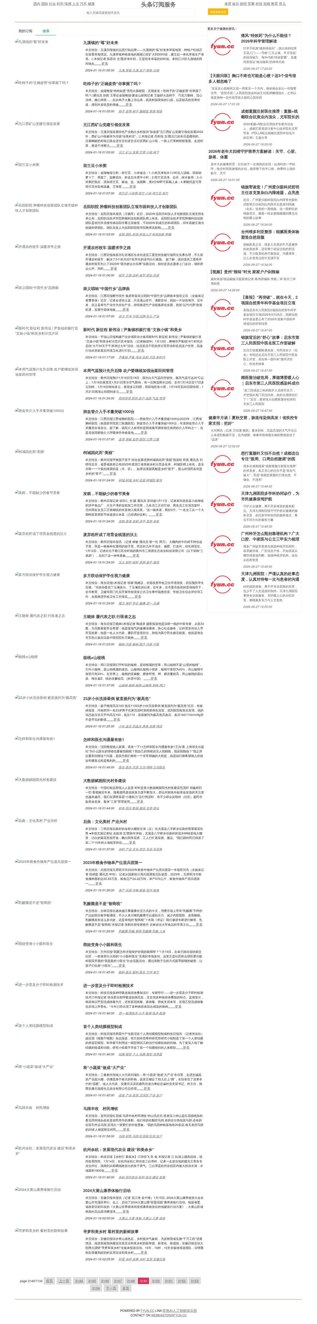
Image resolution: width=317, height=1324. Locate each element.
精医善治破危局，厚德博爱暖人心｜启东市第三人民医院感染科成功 (270, 380)
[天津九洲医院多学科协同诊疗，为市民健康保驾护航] (222, 503)
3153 (195, 1280)
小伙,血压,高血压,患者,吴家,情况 (140, 726)
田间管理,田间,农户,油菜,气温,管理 (142, 398)
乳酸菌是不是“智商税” (102, 903)
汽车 (83, 3)
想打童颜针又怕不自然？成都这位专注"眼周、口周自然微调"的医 (270, 456)
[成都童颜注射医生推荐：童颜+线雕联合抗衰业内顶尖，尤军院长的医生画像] (222, 121)
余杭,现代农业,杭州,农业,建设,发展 (142, 1177)
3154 (96, 1288)
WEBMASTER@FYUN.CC (169, 1315)
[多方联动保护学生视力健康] (37, 574)
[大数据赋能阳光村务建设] (35, 779)
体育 (227, 3)
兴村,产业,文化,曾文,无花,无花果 (140, 849)
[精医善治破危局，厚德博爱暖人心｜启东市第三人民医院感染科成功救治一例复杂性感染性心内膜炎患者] (222, 387)
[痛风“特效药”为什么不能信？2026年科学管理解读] (222, 45)
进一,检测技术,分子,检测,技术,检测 (142, 1013)
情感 (67, 3)
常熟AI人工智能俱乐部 (180, 1310)
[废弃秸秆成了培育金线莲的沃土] (41, 533)
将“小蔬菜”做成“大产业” (104, 1067)
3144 (79, 1280)
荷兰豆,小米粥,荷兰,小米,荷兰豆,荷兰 (143, 193)
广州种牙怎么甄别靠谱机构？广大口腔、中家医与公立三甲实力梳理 (270, 536)
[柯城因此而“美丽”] (30, 451)
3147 (118, 1280)
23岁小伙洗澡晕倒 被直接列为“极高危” (117, 698)
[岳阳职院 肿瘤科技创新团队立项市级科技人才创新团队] (47, 207)
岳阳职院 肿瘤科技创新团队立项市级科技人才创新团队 (130, 206)
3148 (131, 1280)
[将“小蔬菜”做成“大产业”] (34, 1066)
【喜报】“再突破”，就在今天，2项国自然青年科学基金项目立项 (269, 300)
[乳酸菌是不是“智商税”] (33, 902)
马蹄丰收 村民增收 (100, 1108)
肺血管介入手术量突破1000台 (109, 411)
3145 (92, 1280)
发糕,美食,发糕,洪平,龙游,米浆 (139, 521)
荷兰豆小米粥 (95, 165)
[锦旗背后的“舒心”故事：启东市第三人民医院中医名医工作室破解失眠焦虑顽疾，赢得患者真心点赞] (222, 347)
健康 (91, 3)
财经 (243, 3)
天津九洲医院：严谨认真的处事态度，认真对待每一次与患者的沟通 (270, 576)
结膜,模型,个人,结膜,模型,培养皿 (140, 1054)
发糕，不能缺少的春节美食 (106, 493)
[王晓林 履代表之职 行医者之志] (40, 615)
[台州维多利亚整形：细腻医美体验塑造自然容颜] (222, 242)
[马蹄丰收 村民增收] (32, 1107)
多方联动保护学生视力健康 (106, 575)
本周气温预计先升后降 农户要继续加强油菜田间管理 (128, 370)
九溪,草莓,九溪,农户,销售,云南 (139, 70)
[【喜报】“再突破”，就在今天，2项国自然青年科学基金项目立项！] (222, 307)
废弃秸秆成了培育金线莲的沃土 (110, 534)
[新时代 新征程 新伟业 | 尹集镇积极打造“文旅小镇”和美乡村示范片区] (47, 330)
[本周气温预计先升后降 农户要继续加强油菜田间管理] (47, 371)
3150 (156, 1280)
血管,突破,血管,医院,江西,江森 (139, 439)
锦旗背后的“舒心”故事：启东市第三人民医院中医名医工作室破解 (270, 340)
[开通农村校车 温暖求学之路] (38, 246)
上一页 (64, 1280)
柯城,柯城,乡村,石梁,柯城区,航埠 (140, 480)
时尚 (60, 3)
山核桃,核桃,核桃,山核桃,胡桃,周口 (142, 685)
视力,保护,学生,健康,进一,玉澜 (139, 603)
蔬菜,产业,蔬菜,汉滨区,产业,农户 (140, 1095)
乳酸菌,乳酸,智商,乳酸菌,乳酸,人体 (142, 931)
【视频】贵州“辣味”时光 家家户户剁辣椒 (244, 271)
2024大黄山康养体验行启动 (107, 1190)
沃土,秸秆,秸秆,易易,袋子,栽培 (139, 562)
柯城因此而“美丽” (98, 452)
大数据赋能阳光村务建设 (104, 780)
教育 (274, 3)
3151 (169, 1280)
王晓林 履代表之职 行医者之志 (109, 616)
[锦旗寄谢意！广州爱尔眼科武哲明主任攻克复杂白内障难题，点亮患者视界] (222, 197)
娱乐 (235, 3)
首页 (49, 1280)
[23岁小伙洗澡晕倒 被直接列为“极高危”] (46, 697)
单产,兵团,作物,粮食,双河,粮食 (139, 890)
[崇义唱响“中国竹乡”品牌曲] (37, 287)
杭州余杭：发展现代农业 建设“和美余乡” (118, 1149)
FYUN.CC (147, 1310)
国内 (36, 3)
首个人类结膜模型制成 (102, 1026)
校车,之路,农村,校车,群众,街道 (139, 275)
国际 (44, 3)
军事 (251, 3)
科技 (259, 3)
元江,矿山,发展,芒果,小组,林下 (139, 152)
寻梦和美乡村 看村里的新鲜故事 (111, 1231)
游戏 (266, 3)
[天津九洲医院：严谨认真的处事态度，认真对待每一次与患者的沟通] (222, 584)
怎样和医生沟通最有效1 (103, 739)
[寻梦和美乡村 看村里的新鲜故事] (41, 1230)
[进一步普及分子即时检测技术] (39, 984)
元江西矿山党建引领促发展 (106, 124)
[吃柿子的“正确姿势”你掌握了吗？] (42, 82)
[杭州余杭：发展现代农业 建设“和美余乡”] (47, 1150)
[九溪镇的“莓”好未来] (31, 41)
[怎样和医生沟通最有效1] (35, 738)
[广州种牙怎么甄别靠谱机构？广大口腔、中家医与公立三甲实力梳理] (222, 543)
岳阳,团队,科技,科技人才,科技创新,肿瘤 (145, 234)
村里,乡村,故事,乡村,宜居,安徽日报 (142, 1259)
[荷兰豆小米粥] (27, 164)
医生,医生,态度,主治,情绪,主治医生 (142, 767)
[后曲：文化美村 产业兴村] (36, 820)
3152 (182, 1280)
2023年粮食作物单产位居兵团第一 (112, 862)
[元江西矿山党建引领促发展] (37, 123)
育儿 (282, 3)
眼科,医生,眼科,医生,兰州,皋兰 (139, 972)
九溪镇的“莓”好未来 (100, 42)
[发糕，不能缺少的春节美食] (37, 492)
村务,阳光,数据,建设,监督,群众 (139, 808)
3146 (105, 1280)
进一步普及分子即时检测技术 (108, 985)
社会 (52, 3)
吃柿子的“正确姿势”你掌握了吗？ (112, 83)
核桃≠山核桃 (94, 657)
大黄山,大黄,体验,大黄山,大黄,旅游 (142, 1218)
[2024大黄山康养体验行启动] (38, 1189)
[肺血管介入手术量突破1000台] (39, 410)
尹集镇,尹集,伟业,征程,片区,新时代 (142, 357)
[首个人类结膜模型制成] (34, 1025)
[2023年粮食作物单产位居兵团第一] (43, 861)
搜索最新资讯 (218, 12)
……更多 (101, 63)
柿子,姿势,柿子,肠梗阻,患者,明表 (140, 111)
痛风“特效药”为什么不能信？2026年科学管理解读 (266, 38)
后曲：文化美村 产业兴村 (105, 821)
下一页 (111, 1288)
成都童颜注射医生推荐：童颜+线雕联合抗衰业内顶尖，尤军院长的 (270, 114)
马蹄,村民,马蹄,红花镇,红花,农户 (140, 1136)
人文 (75, 3)
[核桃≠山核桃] (26, 656)
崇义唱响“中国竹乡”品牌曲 (106, 288)
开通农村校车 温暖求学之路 (107, 247)
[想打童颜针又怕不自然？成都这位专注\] (222, 463)
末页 (125, 1288)
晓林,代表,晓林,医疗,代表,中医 (139, 644)
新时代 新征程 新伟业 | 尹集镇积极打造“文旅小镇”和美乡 (132, 329)
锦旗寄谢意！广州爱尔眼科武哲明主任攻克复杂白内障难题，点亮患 (270, 189)
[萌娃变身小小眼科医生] (34, 943)
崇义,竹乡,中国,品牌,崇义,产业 (139, 316)
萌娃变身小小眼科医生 (102, 944)
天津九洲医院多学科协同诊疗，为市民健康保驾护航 (270, 496)
